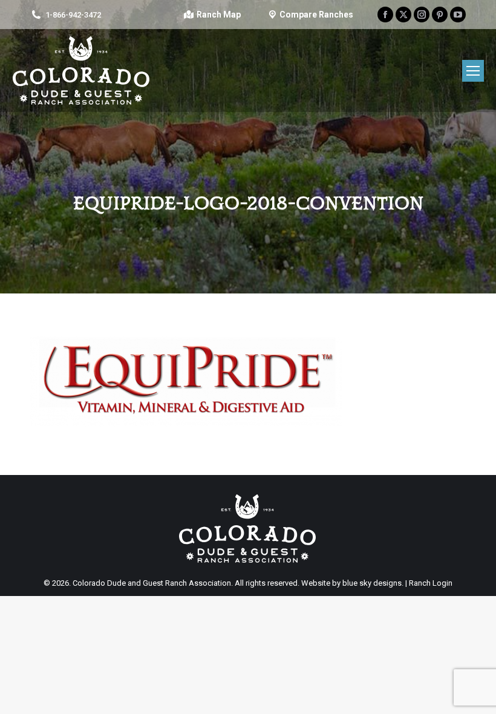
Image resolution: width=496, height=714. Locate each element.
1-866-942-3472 (73, 14)
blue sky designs (372, 583)
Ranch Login (430, 583)
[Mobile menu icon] (473, 71)
